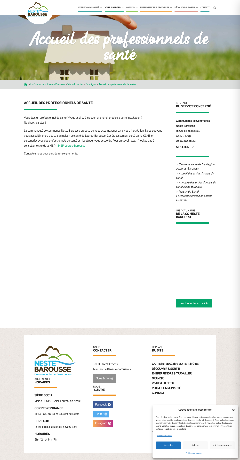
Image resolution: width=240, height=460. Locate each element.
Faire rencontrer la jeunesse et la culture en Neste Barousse (201, 254)
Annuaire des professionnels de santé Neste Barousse (196, 184)
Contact (204, 8)
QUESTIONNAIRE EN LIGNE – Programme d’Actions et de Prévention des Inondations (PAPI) (200, 278)
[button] (233, 410)
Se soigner (91, 84)
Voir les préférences (222, 445)
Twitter (99, 414)
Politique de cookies (194, 453)
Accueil (26, 84)
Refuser (195, 445)
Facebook (101, 404)
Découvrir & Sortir (185, 8)
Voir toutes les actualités (194, 303)
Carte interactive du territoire (175, 363)
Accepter (168, 445)
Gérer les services (164, 436)
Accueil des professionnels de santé (195, 175)
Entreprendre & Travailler (154, 8)
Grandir (130, 8)
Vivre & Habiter (113, 8)
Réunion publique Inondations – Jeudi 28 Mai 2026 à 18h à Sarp (201, 234)
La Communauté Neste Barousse (47, 84)
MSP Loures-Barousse (71, 145)
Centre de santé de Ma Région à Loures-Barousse (195, 166)
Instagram (101, 423)
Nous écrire (103, 378)
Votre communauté (88, 8)
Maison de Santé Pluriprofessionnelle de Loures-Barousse (194, 196)
